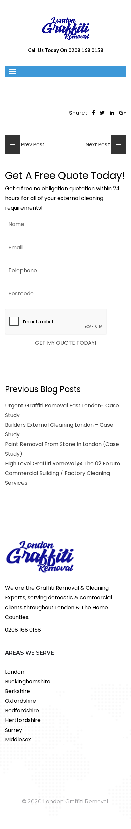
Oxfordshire (20, 701)
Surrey (13, 730)
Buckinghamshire (27, 682)
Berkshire (17, 691)
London (14, 672)
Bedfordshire (22, 710)
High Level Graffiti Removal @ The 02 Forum (62, 463)
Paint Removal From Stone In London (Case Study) (62, 449)
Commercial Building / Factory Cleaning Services (57, 478)
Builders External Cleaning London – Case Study (59, 430)
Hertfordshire (23, 720)
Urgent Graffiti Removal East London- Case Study (62, 410)
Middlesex (18, 739)
